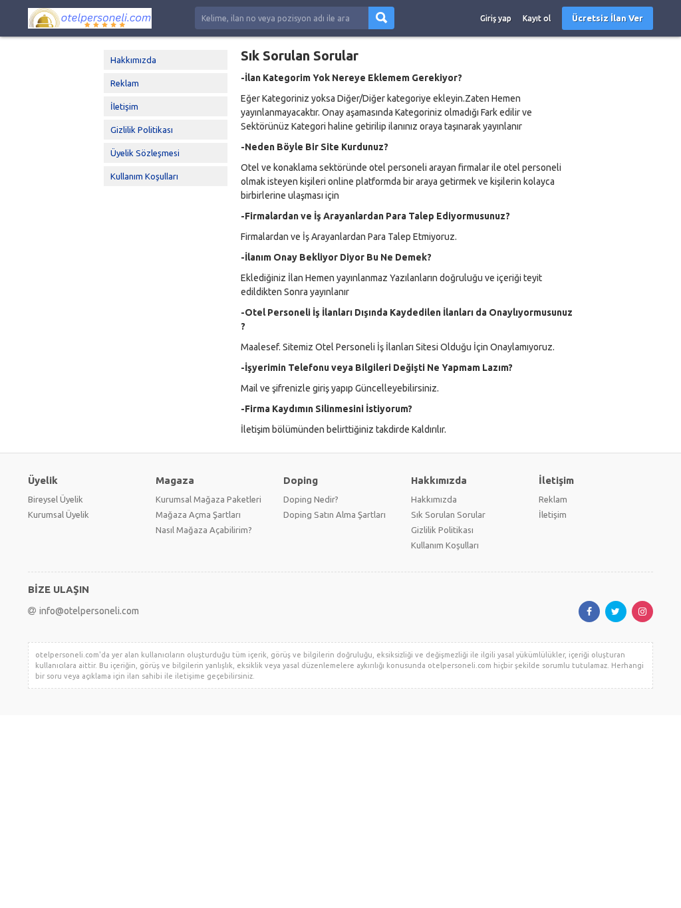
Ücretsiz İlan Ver (607, 18)
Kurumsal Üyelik (58, 514)
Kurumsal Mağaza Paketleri (208, 499)
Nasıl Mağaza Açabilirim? (204, 529)
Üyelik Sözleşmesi (145, 153)
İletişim (124, 106)
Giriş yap (495, 18)
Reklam (124, 83)
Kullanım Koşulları (144, 176)
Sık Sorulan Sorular (448, 514)
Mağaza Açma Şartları (198, 514)
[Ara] (381, 18)
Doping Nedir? (311, 499)
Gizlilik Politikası (141, 129)
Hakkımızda (133, 59)
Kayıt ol (537, 18)
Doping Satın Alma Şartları (334, 514)
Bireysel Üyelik (55, 499)
